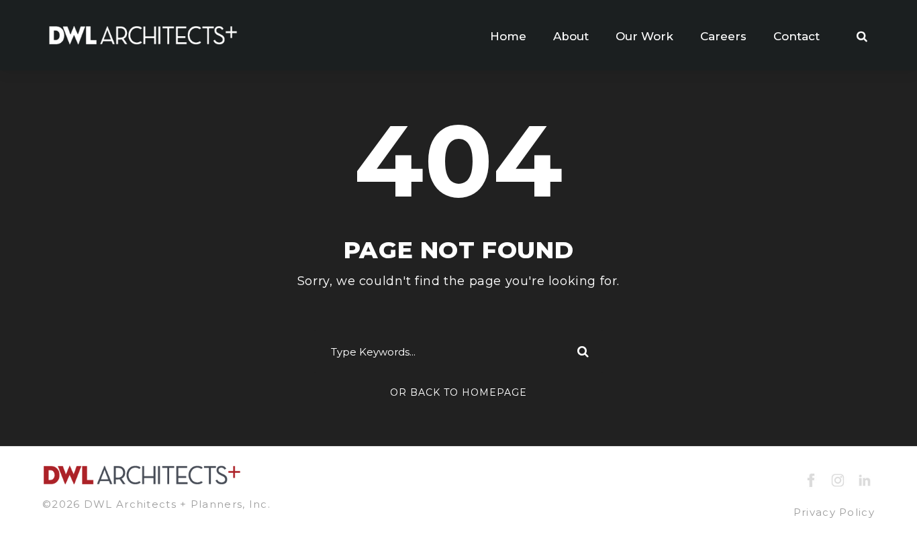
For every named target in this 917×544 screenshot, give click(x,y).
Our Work (644, 36)
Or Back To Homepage (458, 392)
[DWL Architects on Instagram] (838, 479)
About (571, 36)
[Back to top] (882, 509)
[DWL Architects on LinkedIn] (865, 479)
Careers (723, 36)
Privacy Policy (834, 512)
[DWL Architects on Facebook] (811, 479)
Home (508, 36)
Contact (796, 36)
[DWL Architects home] (143, 34)
